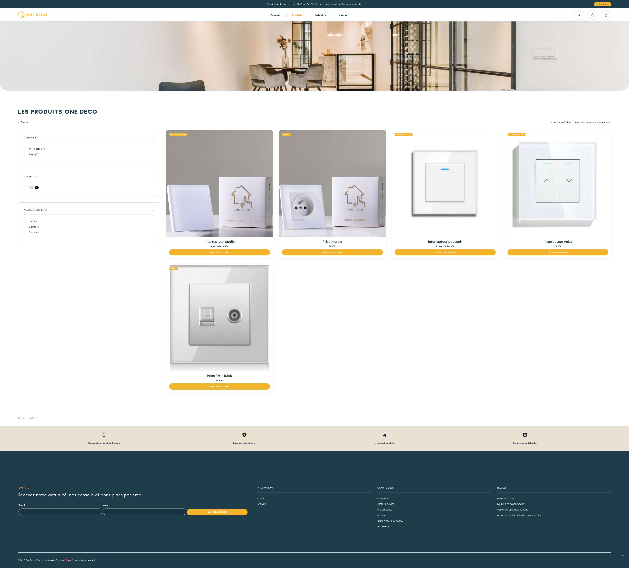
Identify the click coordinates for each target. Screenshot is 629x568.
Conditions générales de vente (512, 510)
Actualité (320, 14)
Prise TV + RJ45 (219, 376)
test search (383, 526)
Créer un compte (385, 504)
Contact (343, 14)
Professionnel (384, 510)
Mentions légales (505, 499)
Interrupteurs (178, 134)
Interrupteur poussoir (445, 242)
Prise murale (332, 242)
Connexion (382, 499)
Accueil (275, 14)
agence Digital (84, 560)
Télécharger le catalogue (390, 521)
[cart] (606, 15)
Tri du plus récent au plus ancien (591, 122)
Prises (286, 134)
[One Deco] (32, 15)
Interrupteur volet (558, 242)
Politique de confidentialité (511, 504)
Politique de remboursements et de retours (519, 515)
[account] (592, 15)
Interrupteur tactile (219, 242)
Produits (297, 14)
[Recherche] (579, 15)
